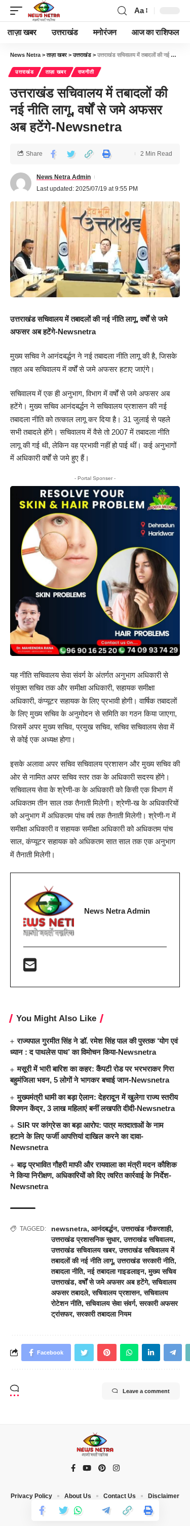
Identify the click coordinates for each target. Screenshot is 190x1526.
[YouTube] (87, 1469)
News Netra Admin (63, 177)
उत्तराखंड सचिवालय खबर (83, 1250)
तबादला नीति (67, 1271)
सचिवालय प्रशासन (116, 1293)
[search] (122, 11)
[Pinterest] (102, 1469)
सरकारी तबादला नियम (104, 1314)
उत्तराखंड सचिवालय (148, 1239)
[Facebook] (73, 1469)
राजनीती (86, 72)
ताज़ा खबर (56, 72)
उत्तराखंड (24, 72)
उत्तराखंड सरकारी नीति (145, 1261)
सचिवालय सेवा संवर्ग (110, 1303)
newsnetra (69, 1229)
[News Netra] (43, 10)
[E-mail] (29, 967)
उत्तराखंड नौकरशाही (146, 1229)
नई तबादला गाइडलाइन (115, 1271)
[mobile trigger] (18, 10)
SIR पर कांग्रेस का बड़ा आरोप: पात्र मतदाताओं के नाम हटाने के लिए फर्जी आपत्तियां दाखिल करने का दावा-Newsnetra (87, 1136)
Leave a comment (146, 1391)
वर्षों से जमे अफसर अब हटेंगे (113, 1282)
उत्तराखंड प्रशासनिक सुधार (85, 1239)
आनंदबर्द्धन (104, 1229)
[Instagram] (116, 1469)
